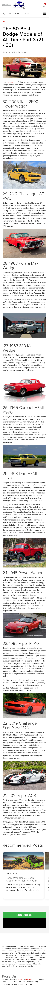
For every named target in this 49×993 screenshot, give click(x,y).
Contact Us (24, 915)
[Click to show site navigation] (44, 13)
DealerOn (20, 979)
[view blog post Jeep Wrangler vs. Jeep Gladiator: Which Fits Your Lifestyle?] (23, 875)
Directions (14, 13)
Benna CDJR (13, 82)
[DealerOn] (9, 976)
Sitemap (28, 979)
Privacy (35, 979)
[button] (4, 13)
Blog (5, 22)
